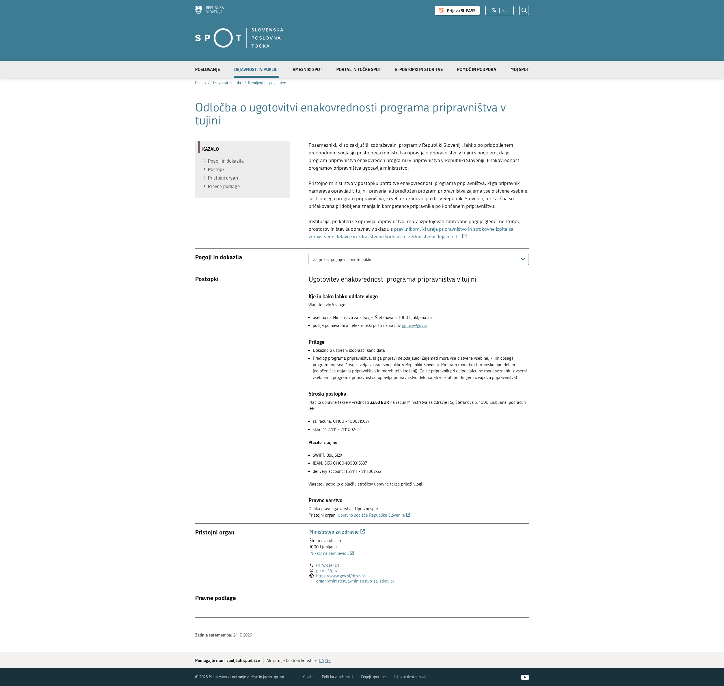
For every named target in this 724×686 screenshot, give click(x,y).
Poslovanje (207, 69)
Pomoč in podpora (476, 69)
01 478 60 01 (327, 565)
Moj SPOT (519, 69)
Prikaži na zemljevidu (331, 553)
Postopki (217, 169)
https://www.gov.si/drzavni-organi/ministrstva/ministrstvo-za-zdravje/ (365, 578)
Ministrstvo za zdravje (337, 531)
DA (321, 660)
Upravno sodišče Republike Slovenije (374, 515)
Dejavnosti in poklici (256, 69)
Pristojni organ (223, 178)
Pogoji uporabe (373, 677)
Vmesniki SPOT (307, 69)
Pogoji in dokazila (226, 161)
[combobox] (419, 259)
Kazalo (307, 677)
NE (328, 660)
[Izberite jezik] (494, 10)
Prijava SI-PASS (461, 10)
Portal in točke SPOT (358, 69)
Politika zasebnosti (337, 677)
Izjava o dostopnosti (410, 677)
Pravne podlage (224, 186)
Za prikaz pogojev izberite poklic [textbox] (342, 259)
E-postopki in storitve (419, 69)
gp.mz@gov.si (414, 325)
